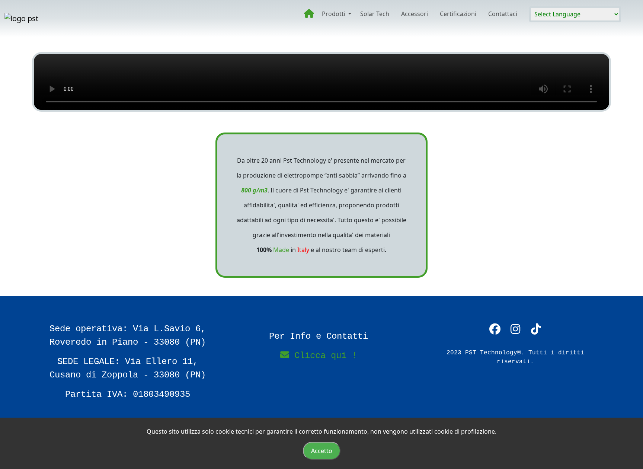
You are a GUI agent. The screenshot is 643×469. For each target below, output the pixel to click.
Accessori (414, 14)
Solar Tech (374, 14)
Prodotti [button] (334, 14)
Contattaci (502, 14)
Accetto (321, 451)
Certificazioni (458, 14)
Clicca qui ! (323, 356)
